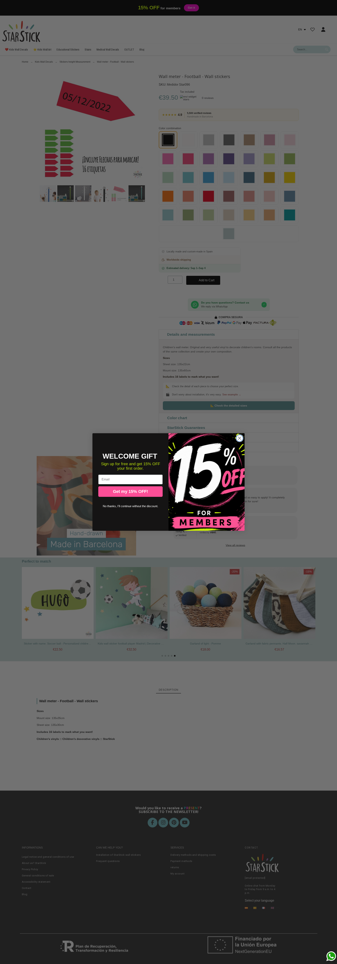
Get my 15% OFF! (130, 491)
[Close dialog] (239, 438)
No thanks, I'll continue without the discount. (130, 506)
